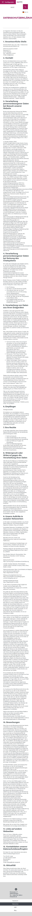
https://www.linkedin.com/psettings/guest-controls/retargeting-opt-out (14, 577)
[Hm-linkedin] (16, 889)
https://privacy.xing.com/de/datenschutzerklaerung (16, 561)
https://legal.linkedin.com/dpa (10, 572)
